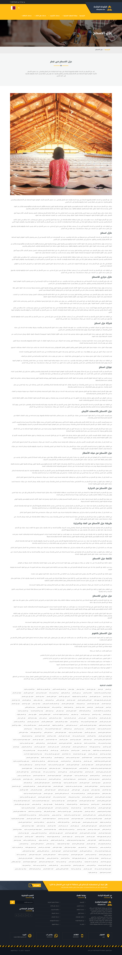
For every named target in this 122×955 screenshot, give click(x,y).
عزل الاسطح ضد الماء (21, 855)
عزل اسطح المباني (50, 844)
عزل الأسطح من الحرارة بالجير (75, 862)
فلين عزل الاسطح (88, 761)
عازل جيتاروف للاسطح (67, 837)
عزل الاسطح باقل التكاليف (35, 869)
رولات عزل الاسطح (96, 714)
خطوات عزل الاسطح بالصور (55, 718)
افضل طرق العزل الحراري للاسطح (45, 808)
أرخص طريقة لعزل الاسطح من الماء (21, 801)
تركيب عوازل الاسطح (28, 779)
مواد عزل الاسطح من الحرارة (58, 801)
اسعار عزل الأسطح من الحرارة (70, 783)
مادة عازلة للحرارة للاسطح (39, 776)
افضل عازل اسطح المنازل (54, 768)
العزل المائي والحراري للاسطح (85, 700)
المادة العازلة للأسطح (87, 758)
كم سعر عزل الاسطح (63, 826)
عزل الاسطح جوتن (82, 847)
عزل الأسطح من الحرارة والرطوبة (79, 696)
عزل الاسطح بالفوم (65, 693)
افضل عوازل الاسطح (52, 743)
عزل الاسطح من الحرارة (23, 711)
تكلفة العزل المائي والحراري (62, 869)
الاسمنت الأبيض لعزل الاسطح (33, 819)
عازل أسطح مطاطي (16, 862)
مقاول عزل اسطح (32, 714)
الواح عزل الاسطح (91, 837)
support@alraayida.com (20, 937)
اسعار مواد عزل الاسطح (105, 786)
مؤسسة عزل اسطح (48, 804)
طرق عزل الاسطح (26, 704)
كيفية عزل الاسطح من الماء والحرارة (72, 815)
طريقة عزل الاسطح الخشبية (17, 819)
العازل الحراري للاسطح (71, 711)
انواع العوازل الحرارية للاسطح (29, 862)
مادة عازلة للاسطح (66, 754)
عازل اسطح (100, 689)
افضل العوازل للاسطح (27, 768)
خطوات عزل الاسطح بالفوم (28, 826)
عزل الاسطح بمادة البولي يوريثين (39, 833)
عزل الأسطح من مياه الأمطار (43, 689)
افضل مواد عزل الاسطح (38, 740)
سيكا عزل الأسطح (65, 750)
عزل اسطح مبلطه (38, 729)
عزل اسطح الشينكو (84, 804)
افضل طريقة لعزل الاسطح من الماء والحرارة (101, 768)
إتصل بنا (36, 885)
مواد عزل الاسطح (107, 696)
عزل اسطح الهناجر (68, 729)
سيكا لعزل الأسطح (91, 736)
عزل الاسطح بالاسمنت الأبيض (59, 689)
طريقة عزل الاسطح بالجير (36, 790)
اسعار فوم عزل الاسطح (94, 779)
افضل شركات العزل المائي (35, 855)
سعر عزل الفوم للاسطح (95, 696)
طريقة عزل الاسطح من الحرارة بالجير (102, 758)
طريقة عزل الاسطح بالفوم (105, 725)
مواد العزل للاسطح (91, 844)
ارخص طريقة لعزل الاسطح (69, 779)
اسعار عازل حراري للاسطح (33, 722)
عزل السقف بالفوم (41, 826)
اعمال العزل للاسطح (106, 804)
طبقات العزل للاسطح (40, 736)
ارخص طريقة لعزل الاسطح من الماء (103, 851)
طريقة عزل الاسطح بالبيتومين (104, 811)
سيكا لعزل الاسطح (65, 858)
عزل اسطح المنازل (49, 711)
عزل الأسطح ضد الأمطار (46, 758)
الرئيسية (82, 16)
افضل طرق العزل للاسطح (77, 855)
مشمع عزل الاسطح (96, 783)
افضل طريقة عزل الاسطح (87, 765)
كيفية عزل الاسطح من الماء (59, 797)
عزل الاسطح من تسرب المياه (39, 865)
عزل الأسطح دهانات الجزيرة (90, 808)
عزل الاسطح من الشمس (90, 855)
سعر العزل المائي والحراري (43, 851)
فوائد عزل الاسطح (81, 829)
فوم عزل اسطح (17, 840)
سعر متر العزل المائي (30, 707)
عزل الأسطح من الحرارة (29, 689)
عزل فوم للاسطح (107, 714)
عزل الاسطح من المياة (76, 869)
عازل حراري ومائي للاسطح (105, 855)
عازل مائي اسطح (21, 718)
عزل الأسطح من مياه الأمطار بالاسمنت (102, 711)
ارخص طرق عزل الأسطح (90, 732)
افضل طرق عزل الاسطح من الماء (52, 754)
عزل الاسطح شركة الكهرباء (105, 840)
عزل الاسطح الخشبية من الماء (78, 793)
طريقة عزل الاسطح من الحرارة (28, 808)
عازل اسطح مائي (60, 711)
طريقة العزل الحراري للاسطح (76, 772)
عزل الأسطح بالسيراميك (72, 804)
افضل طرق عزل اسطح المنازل (56, 833)
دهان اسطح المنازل (106, 793)
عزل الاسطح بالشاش (53, 865)
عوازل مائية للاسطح (56, 783)
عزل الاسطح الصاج (28, 783)
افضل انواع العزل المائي (60, 732)
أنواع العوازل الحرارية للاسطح (54, 776)
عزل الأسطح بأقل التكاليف (85, 711)
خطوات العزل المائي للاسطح (44, 786)
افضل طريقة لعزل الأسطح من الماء (89, 722)
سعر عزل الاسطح (28, 729)
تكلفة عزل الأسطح (24, 790)
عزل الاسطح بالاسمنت (66, 761)
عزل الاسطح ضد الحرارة (17, 847)
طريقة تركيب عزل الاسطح (44, 847)
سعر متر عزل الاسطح (79, 729)
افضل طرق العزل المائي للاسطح (89, 826)
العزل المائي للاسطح (51, 696)
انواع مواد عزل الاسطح (23, 833)
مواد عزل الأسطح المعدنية (37, 711)
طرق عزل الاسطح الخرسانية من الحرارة (32, 793)
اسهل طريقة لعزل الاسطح (105, 833)
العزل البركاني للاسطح (87, 797)
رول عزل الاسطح (54, 750)
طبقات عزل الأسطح (51, 736)
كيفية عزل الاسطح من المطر (72, 758)
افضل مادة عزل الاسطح (40, 765)
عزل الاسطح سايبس (36, 804)
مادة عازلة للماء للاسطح (51, 740)
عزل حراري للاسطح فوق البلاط (79, 858)
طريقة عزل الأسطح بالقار (49, 811)
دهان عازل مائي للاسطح (105, 718)
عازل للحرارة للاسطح (106, 704)
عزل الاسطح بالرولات (21, 714)
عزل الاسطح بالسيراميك (27, 736)
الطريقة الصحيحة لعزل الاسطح (70, 851)
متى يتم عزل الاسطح (106, 858)
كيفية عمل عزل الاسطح (63, 819)
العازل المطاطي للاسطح (44, 714)
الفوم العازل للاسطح (58, 786)
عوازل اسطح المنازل (32, 718)
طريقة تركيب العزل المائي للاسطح (103, 797)
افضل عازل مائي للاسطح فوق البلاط (102, 700)
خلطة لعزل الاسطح (77, 811)
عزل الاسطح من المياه (61, 862)
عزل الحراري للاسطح (62, 772)
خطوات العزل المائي (57, 847)
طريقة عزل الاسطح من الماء (104, 743)
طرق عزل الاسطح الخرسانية (79, 754)
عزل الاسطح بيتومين (56, 815)
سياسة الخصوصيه (54, 920)
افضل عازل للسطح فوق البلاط (70, 768)
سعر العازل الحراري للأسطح (86, 851)
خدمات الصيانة (55, 913)
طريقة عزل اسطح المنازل (70, 847)
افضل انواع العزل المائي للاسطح (42, 783)
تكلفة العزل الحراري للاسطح (65, 743)
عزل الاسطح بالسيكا (59, 804)
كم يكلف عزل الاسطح (90, 811)
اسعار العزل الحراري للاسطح (104, 732)
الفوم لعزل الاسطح (56, 851)
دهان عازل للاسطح (89, 772)
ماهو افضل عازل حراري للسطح (26, 858)
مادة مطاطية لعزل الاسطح (19, 811)
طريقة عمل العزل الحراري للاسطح (87, 801)
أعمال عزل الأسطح (29, 837)
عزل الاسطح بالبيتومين (26, 747)
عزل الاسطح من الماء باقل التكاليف (66, 829)
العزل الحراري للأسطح (29, 693)
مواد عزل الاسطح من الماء (29, 750)
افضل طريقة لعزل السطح (77, 819)
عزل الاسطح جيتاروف (43, 840)
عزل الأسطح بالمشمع (95, 776)
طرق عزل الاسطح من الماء (40, 768)
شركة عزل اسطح (80, 689)
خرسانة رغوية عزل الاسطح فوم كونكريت (76, 840)
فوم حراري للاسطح (48, 793)
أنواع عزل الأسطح (107, 747)
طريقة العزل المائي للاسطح (91, 786)
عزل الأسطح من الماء (57, 707)
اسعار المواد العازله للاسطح (49, 819)
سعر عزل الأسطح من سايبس (24, 776)
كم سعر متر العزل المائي (71, 725)
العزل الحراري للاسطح (84, 783)
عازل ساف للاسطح (16, 786)
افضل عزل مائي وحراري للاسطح (90, 822)
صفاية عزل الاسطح (17, 829)
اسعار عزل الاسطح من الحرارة (104, 729)
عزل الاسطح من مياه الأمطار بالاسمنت (27, 815)
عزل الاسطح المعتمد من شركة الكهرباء (102, 750)
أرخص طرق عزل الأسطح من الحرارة (28, 797)
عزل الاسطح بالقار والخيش (29, 786)
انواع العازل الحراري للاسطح (73, 765)
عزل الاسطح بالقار (77, 761)
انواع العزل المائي (60, 700)
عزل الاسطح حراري (51, 822)
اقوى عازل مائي (82, 718)
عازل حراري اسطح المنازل (63, 790)
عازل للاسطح (90, 707)
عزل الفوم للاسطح (26, 700)
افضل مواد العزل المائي (50, 790)
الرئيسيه (107, 49)
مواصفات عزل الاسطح (94, 858)
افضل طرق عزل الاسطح (39, 747)
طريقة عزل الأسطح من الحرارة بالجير (94, 819)
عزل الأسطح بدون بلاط (43, 750)
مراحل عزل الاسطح (86, 750)
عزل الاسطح (108, 689)
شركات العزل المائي (23, 732)
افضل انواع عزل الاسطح (75, 740)
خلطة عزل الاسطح (52, 826)
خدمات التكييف (54, 16)
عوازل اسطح (71, 689)
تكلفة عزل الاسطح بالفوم (105, 826)
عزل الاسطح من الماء (54, 693)
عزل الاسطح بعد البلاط (63, 855)
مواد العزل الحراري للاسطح (32, 758)
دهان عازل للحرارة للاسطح (93, 704)
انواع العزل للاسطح (65, 747)
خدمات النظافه (27, 16)
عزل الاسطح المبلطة (68, 707)
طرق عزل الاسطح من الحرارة (81, 776)
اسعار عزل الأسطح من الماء (30, 725)
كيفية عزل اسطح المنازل (105, 872)
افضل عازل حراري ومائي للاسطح (22, 804)
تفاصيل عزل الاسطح (79, 837)
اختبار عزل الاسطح (95, 804)
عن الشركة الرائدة (79, 920)
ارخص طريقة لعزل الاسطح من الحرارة (40, 801)
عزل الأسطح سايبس (91, 865)
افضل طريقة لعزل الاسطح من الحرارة (21, 740)
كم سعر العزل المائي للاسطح (62, 793)
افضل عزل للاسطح (71, 700)
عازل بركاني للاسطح (93, 754)
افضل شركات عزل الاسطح (94, 829)
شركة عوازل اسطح (95, 790)
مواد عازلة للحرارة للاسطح (50, 829)
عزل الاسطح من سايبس (105, 847)
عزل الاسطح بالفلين (40, 743)
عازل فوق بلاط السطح (106, 862)
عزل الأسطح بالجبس (83, 768)
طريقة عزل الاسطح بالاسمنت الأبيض (88, 725)
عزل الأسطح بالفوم (40, 837)
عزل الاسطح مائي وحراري (52, 858)
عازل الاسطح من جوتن (66, 865)
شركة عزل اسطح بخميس (20, 869)
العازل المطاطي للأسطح (47, 722)
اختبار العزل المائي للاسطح (49, 855)
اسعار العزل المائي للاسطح (37, 844)
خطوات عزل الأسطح (16, 725)
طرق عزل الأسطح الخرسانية (104, 865)
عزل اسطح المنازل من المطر (29, 840)
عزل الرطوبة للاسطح (59, 758)
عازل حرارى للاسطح (106, 776)
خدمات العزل (81, 913)
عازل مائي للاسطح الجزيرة (70, 718)
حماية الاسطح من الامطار (90, 743)
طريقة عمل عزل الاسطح (105, 754)
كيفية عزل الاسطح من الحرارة (26, 743)
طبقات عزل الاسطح (80, 707)
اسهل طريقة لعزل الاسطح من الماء (102, 869)
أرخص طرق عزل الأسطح (64, 696)
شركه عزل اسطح (36, 704)
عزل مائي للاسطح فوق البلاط (104, 837)
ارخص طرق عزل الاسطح (78, 865)
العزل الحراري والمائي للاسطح (104, 801)
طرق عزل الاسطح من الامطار (64, 811)
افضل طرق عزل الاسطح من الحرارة (56, 765)
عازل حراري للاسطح (91, 689)
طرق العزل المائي (76, 790)
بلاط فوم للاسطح (82, 779)
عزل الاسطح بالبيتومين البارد (104, 844)
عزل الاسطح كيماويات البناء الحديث (61, 714)
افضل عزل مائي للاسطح (53, 747)
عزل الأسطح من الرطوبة (57, 725)
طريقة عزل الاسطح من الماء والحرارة (73, 786)
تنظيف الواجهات (80, 917)
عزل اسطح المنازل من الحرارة (25, 765)
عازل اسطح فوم (78, 743)
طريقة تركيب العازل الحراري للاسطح (88, 833)
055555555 (76, 937)
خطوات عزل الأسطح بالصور (61, 722)
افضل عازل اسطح (19, 837)
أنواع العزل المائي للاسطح (68, 704)
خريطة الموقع (55, 924)
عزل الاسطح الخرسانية (76, 808)
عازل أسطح (108, 707)
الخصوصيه (27, 950)
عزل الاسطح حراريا (27, 865)
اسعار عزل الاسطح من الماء (78, 736)
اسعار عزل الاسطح (40, 696)
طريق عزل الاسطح (76, 822)
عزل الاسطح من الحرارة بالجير (62, 808)
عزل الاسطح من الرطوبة (105, 822)
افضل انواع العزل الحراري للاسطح (103, 765)
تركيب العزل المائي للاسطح (89, 815)
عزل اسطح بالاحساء (85, 714)
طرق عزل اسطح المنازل (53, 761)
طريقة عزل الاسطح (17, 693)
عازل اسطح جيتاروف (38, 700)
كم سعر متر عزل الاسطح (40, 779)
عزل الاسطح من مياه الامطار (35, 811)
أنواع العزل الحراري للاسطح (44, 797)
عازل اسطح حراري (107, 783)
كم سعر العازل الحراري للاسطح (80, 747)
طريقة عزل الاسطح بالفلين (28, 851)
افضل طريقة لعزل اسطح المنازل (46, 862)
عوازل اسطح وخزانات (39, 858)
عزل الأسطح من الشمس (19, 722)
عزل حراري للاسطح (76, 693)
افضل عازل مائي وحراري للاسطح (103, 772)
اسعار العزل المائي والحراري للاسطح (102, 740)
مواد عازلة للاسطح (106, 790)
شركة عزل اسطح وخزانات (74, 797)
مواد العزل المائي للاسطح (23, 772)
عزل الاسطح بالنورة (92, 872)
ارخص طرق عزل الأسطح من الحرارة (21, 761)
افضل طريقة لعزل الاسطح (43, 707)
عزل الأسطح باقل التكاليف (63, 822)
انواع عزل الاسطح (99, 707)
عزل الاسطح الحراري (106, 779)
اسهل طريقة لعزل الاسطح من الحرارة (33, 829)
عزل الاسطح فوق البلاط (94, 747)
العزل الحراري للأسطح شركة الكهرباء (102, 761)
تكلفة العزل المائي (91, 840)
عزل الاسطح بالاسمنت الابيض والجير (51, 704)
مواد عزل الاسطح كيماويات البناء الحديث (33, 754)
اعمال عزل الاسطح (75, 750)
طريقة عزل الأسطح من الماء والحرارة (102, 693)
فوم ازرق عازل (85, 790)
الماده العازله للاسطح (48, 869)
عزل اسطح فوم (74, 714)
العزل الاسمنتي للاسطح (44, 725)
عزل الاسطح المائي (106, 829)
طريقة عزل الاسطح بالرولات (63, 844)
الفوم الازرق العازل (67, 776)
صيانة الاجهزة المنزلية (70, 16)
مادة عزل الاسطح (16, 700)
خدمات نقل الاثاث (40, 16)
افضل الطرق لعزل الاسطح (71, 833)
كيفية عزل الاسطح (90, 729)
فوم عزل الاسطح (16, 704)
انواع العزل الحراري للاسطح (105, 736)
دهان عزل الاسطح (63, 740)
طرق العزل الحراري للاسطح (104, 808)
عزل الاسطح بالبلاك (93, 847)
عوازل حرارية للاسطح (36, 772)
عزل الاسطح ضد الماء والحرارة (91, 862)
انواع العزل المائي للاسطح (78, 844)
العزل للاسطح (107, 819)
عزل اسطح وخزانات (80, 704)
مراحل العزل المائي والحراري (104, 815)
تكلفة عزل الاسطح (87, 693)
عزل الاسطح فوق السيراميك (53, 837)
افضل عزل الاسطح (88, 869)
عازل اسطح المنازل (87, 740)
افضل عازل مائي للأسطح (105, 722)
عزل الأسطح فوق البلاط (36, 732)
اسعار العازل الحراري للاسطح (25, 822)
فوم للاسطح (16, 747)
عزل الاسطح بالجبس (23, 844)
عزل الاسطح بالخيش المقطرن (57, 840)
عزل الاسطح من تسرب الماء (49, 772)
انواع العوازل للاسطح (72, 801)
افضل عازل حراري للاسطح (27, 696)
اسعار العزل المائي (48, 732)
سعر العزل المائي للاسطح (55, 779)
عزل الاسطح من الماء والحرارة (38, 761)
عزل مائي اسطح (43, 718)
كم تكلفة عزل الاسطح (39, 822)
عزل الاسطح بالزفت (49, 700)
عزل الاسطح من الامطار (44, 815)
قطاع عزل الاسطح (16, 779)
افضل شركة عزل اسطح (41, 693)
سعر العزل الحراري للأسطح (93, 793)
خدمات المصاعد (55, 917)
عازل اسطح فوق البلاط (30, 847)
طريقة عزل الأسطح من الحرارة (75, 732)
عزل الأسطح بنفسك (92, 718)
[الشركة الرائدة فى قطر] (13, 8)
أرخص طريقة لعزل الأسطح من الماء (53, 729)
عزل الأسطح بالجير (74, 722)
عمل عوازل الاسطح (74, 826)
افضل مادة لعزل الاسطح (64, 736)
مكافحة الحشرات (55, 909)
